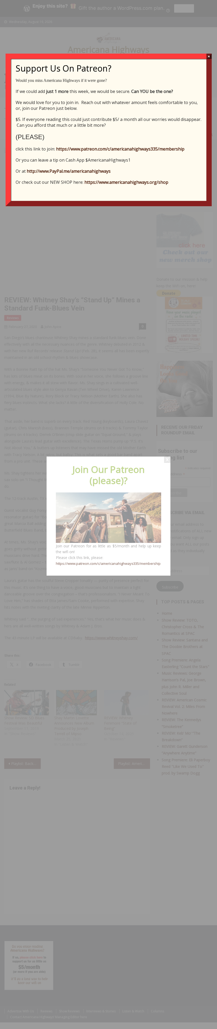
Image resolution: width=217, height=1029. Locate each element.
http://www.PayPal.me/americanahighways (69, 171)
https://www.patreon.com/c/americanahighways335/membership (120, 149)
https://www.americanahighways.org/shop (126, 182)
